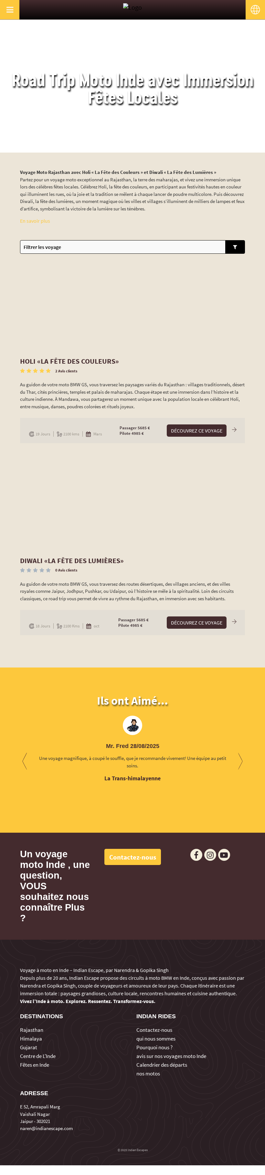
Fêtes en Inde (34, 1064)
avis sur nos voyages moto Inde (171, 1056)
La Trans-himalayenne (132, 778)
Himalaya (31, 1038)
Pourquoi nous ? (154, 1047)
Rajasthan (31, 1029)
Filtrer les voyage (42, 247)
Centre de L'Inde (38, 1056)
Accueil (116, 146)
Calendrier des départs (161, 1064)
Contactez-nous (154, 1029)
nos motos (148, 1073)
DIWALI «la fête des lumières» (72, 560)
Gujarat (28, 1047)
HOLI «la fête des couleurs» (69, 361)
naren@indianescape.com (46, 1128)
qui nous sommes (155, 1038)
